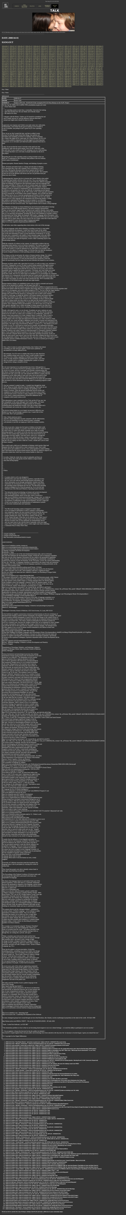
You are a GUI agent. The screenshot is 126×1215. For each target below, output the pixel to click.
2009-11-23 (52, 71)
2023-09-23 (75, 49)
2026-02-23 (52, 46)
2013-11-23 (83, 64)
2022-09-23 (67, 51)
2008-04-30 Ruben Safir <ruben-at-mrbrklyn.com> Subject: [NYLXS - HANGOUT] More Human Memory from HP (35, 1209)
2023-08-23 (83, 49)
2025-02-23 (44, 48)
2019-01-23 (5, 58)
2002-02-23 (68, 83)
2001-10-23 (99, 83)
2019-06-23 (67, 56)
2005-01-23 (99, 78)
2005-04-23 (75, 78)
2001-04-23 (44, 84)
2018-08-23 (44, 58)
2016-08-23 (28, 61)
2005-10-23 (28, 78)
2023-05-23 (5, 51)
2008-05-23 (91, 73)
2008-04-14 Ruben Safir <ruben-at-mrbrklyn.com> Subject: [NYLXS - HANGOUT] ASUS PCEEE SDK (32, 1147)
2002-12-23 (91, 81)
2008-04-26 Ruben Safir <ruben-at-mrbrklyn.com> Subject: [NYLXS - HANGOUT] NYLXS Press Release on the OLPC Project (38, 1190)
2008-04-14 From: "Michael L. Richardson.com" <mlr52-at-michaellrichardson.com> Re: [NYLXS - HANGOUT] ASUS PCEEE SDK (39, 1152)
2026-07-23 (13, 46)
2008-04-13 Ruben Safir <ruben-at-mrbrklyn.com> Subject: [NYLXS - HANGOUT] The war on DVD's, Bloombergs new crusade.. (39, 1145)
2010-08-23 (83, 69)
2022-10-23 (60, 51)
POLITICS (32, 6)
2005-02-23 (91, 78)
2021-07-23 (75, 53)
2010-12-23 (51, 69)
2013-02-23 (52, 66)
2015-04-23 (52, 63)
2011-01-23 (44, 69)
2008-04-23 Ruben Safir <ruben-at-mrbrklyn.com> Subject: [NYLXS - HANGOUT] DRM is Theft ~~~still (32, 1170)
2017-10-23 (20, 59)
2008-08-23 (67, 73)
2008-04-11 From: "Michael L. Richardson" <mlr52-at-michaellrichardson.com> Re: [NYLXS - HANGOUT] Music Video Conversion (39, 1100)
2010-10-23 (67, 69)
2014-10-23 (99, 63)
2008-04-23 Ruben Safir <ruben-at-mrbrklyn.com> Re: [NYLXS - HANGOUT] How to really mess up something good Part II (37, 1177)
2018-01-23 (99, 58)
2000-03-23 (44, 86)
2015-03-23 (60, 63)
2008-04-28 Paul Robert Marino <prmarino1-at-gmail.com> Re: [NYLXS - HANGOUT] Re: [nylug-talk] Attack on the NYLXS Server (39, 1202)
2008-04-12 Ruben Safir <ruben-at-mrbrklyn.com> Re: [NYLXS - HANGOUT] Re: (26, 1120)
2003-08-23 (28, 81)
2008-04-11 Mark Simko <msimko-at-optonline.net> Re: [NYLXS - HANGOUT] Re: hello (28, 1092)
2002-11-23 (99, 81)
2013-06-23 (21, 66)
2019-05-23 (75, 56)
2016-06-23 (44, 61)
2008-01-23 (21, 74)
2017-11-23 (13, 59)
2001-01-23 (68, 84)
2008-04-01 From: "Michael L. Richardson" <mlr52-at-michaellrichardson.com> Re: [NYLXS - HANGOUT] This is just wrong (38, 1043)
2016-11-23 (5, 61)
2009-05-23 (99, 71)
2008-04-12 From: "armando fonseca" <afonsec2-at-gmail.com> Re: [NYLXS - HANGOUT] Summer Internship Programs (37, 1103)
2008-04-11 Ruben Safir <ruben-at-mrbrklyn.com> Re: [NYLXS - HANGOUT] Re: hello (28, 1093)
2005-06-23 (60, 78)
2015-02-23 (68, 63)
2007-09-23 (52, 74)
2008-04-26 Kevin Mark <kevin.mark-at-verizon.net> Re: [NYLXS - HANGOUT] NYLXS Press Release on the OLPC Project (37, 1194)
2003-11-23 (5, 81)
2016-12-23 (99, 59)
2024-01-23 (44, 49)
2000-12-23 (75, 84)
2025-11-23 (75, 46)
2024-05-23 (13, 49)
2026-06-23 (21, 46)
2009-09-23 (67, 71)
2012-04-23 (28, 68)
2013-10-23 (91, 64)
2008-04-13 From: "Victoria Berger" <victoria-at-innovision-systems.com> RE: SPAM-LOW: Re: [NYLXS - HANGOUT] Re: (37, 1138)
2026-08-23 (5, 46)
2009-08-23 (75, 71)
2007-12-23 (28, 74)
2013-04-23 (36, 66)
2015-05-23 (44, 63)
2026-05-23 (28, 46)
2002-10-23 (5, 83)
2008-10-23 (52, 73)
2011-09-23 (83, 68)
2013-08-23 (5, 66)
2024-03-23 (28, 49)
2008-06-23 (83, 73)
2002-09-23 (13, 83)
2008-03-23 (5, 74)
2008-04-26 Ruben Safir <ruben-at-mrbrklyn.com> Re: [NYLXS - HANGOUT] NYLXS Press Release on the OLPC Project (37, 1192)
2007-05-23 (83, 74)
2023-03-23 (21, 51)
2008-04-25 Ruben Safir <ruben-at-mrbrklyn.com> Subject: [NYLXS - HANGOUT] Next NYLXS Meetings (32, 1185)
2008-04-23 (99, 73)
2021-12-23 (36, 53)
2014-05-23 (36, 64)
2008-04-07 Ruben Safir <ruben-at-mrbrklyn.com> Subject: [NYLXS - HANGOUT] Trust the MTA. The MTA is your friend (36, 1078)
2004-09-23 (28, 79)
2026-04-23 (36, 46)
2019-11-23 (28, 56)
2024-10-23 (75, 48)
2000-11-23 (83, 84)
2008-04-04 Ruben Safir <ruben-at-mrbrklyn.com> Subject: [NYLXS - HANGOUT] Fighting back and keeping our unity (36, 1058)
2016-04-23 (60, 61)
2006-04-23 (83, 76)
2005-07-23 (52, 78)
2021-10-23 (52, 53)
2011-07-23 (98, 68)
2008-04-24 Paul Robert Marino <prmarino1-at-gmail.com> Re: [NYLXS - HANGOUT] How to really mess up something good (38, 1180)
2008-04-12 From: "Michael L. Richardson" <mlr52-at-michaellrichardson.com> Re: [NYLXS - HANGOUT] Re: (34, 1123)
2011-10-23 (75, 68)
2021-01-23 (21, 54)
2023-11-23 (60, 49)
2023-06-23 (99, 49)
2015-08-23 (21, 63)
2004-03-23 (75, 79)
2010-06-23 (98, 69)
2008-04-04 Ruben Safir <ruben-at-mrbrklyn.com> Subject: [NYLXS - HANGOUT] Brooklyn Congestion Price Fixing (35, 1053)
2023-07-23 (91, 49)
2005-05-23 (67, 78)
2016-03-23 (67, 61)
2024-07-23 (99, 48)
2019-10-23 (36, 56)
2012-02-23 (44, 68)
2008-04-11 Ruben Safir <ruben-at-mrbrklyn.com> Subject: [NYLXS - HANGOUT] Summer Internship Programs (34, 1095)
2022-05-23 (99, 51)
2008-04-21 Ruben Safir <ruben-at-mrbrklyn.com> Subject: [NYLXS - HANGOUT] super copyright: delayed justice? (35, 1163)
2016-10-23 (13, 61)
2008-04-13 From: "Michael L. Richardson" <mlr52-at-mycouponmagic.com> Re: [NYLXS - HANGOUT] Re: (33, 1133)
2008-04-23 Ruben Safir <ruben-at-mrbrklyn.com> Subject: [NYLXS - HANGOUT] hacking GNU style (32, 1175)
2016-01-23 (83, 61)
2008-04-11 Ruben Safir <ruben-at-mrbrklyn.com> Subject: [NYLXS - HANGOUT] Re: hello (29, 1085)
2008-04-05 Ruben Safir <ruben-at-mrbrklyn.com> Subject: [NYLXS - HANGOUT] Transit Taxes (30, 1062)
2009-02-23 (21, 73)
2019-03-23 (91, 56)
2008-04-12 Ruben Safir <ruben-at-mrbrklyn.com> (19, 1115)
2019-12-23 (21, 56)
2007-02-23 (5, 76)
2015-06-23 (36, 63)
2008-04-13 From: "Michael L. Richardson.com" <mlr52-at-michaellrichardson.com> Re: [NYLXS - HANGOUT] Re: (35, 1137)
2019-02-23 (99, 56)
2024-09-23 (83, 48)
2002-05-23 (44, 83)
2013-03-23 (44, 66)
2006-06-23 (67, 76)
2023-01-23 (36, 51)
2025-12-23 (68, 46)
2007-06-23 (75, 74)
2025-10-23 (83, 46)
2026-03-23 (44, 46)
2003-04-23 (60, 81)
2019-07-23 (60, 56)
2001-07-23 (21, 84)
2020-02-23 (5, 56)
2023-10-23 (67, 49)
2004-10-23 (20, 79)
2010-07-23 (90, 69)
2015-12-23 (91, 61)
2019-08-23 (52, 56)
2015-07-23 (28, 63)
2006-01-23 (5, 78)
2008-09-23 (60, 73)
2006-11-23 (28, 76)
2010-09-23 (75, 69)
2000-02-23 (52, 86)
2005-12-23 (13, 78)
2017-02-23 (83, 59)
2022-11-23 (52, 51)
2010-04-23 (13, 71)
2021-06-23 (83, 53)
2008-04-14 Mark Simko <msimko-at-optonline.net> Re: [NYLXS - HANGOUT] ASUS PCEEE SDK (31, 1150)
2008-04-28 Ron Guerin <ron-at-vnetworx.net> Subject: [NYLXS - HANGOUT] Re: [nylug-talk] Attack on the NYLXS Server (37, 1200)
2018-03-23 (83, 58)
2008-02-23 (13, 74)
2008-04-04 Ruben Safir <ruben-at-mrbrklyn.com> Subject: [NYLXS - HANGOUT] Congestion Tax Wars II (33, 1055)
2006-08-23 (52, 76)
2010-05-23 (5, 71)
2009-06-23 (91, 71)
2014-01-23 (68, 64)
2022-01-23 (28, 53)
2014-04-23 (44, 64)
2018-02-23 (91, 58)
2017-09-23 (28, 59)
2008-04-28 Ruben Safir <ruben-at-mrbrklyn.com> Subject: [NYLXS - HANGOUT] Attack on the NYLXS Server (34, 1199)
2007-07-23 (67, 74)
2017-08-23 (36, 59)
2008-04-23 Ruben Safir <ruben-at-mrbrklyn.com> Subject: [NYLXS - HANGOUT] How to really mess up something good (37, 1172)
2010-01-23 (36, 71)
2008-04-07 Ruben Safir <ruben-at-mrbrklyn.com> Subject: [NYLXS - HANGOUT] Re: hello (29, 1072)
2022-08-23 (75, 51)
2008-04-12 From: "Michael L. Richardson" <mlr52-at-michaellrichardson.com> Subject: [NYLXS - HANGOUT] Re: (35, 1118)
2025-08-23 (99, 46)
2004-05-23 (60, 79)
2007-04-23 (91, 74)
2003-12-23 (99, 79)
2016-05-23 (52, 61)
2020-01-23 (13, 56)
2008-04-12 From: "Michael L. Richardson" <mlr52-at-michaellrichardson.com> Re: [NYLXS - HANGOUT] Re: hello (35, 1105)
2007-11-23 (36, 74)
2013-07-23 (13, 66)
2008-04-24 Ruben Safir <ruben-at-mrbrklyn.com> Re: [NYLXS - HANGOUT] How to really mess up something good (36, 1183)
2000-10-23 (91, 84)
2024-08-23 (91, 48)
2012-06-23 (13, 68)
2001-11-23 (91, 83)
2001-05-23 (36, 84)
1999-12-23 (68, 86)
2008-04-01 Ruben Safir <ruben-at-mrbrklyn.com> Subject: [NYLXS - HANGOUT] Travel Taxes (30, 1047)
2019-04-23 (83, 56)
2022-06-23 (91, 51)
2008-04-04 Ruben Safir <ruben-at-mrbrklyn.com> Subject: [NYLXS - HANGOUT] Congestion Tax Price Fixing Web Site (36, 1057)
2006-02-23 (99, 76)
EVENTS (17, 6)
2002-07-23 (28, 83)
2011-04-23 (20, 69)
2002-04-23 (52, 83)
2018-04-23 (75, 58)
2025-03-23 (36, 48)
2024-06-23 (5, 49)
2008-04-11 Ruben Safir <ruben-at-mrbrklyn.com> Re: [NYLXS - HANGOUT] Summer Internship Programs (33, 1097)
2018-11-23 (21, 58)
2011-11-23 (67, 68)
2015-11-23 (99, 61)
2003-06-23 (44, 81)
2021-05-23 (91, 53)
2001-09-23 (5, 84)
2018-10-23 (28, 58)
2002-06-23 (36, 83)
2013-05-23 (28, 66)
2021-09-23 (60, 53)
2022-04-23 (5, 53)
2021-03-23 (5, 54)
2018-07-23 (52, 58)
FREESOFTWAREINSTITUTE (24, 6)
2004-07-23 (44, 79)
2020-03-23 (99, 54)
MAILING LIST (55, 6)
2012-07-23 (5, 68)
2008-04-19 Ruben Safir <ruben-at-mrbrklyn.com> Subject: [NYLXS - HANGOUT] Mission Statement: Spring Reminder (36, 1162)
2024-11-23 (68, 48)
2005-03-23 (83, 78)
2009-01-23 (28, 73)
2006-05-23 (75, 76)
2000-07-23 (13, 86)
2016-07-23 (36, 61)
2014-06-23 (28, 64)
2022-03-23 (13, 53)
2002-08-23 (21, 83)
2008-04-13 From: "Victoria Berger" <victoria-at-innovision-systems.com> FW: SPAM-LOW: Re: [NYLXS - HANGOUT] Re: (37, 1142)
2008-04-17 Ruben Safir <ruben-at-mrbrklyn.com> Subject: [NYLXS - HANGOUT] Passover (29, 1158)
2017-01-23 (91, 59)
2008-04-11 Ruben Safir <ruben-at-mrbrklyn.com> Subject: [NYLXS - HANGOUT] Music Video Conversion (33, 1098)
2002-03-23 (60, 83)
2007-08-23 (60, 74)
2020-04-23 (91, 54)
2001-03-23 (52, 84)
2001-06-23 (28, 84)
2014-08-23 (13, 64)
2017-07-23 (44, 59)
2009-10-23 (60, 71)
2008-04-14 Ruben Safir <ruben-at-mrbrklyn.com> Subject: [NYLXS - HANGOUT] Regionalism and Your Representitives (37, 1148)
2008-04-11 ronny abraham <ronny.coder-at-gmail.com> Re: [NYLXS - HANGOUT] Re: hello (29, 1088)
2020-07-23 (67, 54)
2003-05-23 (52, 81)
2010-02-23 (28, 71)
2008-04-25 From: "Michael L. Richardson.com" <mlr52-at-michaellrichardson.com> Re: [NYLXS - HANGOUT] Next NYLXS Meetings (40, 1189)
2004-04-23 (67, 79)
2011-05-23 (13, 69)
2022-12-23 (44, 51)
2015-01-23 (75, 63)
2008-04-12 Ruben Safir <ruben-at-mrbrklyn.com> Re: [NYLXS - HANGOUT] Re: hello (28, 1110)
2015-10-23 (5, 63)
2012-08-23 (99, 66)
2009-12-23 (44, 71)
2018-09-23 (36, 58)
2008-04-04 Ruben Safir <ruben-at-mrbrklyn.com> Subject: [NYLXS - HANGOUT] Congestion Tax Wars (32, 1052)
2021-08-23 (67, 53)
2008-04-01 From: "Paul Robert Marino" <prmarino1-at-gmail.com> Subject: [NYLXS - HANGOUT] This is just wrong (36, 1042)
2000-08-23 (5, 86)
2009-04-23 (5, 73)
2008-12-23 (36, 73)
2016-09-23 (20, 61)
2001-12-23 (83, 83)
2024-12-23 (60, 48)
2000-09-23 (99, 84)
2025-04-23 (28, 48)
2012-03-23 (36, 68)
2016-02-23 (75, 61)
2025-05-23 (21, 48)
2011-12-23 (60, 68)
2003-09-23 (20, 81)
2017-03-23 (75, 59)
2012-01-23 (52, 68)
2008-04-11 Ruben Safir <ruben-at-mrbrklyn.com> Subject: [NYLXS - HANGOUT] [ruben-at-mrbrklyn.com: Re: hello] (36, 1087)
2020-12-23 (28, 54)
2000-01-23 (60, 86)
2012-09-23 (91, 66)
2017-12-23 (5, 59)
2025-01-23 (52, 48)
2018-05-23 (67, 58)
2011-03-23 (28, 69)
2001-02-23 (60, 84)
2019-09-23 (44, 56)
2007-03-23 (99, 74)
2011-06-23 (5, 69)
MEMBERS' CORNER (47, 6)
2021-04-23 (99, 53)
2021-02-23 (13, 54)
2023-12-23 (52, 49)
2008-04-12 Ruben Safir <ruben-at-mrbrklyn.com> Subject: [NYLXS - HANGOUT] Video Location (31, 1117)
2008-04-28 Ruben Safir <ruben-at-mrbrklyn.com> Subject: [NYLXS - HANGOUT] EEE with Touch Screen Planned (35, 1204)
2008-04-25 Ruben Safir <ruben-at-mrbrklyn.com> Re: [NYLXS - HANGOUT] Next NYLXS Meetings (31, 1187)
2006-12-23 (21, 76)
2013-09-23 (99, 64)
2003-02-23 (75, 81)
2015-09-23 (13, 63)
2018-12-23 (13, 58)
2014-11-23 (91, 63)
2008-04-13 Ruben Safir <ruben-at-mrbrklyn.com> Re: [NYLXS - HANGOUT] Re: (26, 1132)
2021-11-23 (44, 53)
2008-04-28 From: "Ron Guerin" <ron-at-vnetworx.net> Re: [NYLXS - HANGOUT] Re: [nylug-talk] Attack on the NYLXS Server (38, 1207)
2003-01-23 (83, 81)
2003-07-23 (36, 81)
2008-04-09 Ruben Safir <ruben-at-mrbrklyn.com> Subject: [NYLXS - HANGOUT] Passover (29, 1083)
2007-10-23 (44, 74)
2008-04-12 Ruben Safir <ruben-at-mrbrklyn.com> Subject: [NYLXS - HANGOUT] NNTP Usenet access (32, 1108)
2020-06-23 (75, 54)
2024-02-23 (36, 49)
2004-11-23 (13, 79)
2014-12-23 (83, 63)
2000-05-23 (28, 86)
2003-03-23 (67, 81)
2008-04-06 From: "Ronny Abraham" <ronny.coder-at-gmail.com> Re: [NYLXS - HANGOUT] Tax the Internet (34, 1070)
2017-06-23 (52, 59)
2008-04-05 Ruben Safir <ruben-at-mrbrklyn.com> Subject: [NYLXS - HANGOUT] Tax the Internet (31, 1067)
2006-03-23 (91, 76)
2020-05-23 (83, 54)
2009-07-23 (83, 71)
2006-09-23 (44, 76)
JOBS (39, 6)
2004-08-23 (36, 79)
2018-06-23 (60, 58)
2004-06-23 (52, 79)
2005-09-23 (36, 78)
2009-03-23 (13, 73)
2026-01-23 (60, 46)
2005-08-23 (44, 78)
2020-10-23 (44, 54)
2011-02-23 (36, 69)
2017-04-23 (67, 59)
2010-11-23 (59, 69)
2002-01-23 (75, 83)
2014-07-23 (21, 64)
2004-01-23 (91, 79)
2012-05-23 (21, 68)
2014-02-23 (60, 64)
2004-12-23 (5, 79)
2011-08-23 (91, 68)
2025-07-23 (5, 48)
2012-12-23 (68, 66)
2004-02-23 (83, 79)
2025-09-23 (91, 46)
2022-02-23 (21, 53)
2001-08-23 (13, 84)
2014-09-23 (5, 64)
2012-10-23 (83, 66)
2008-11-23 (44, 73)
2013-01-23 (60, 66)
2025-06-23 (13, 48)
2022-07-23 (83, 51)
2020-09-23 (52, 54)
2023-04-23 (13, 51)
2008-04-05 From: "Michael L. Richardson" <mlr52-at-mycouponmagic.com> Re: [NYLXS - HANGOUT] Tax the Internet (36, 1068)
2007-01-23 (13, 76)
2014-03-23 (52, 64)
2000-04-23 (36, 86)
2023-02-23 (28, 51)
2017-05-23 (60, 59)
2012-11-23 (75, 66)
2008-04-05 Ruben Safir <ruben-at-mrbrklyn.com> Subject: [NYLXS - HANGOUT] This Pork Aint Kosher (32, 1065)
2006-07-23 (60, 76)
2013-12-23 (75, 64)
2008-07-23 (75, 73)
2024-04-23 (21, 49)
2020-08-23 (60, 54)
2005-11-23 (21, 78)
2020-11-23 (36, 54)
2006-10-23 (36, 76)
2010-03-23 (21, 71)
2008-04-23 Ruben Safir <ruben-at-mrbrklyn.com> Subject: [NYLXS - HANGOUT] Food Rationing (31, 1173)
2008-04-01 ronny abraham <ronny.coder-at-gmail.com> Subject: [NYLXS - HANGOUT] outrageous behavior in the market (37, 1045)
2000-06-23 (21, 86)
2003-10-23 (13, 81)
